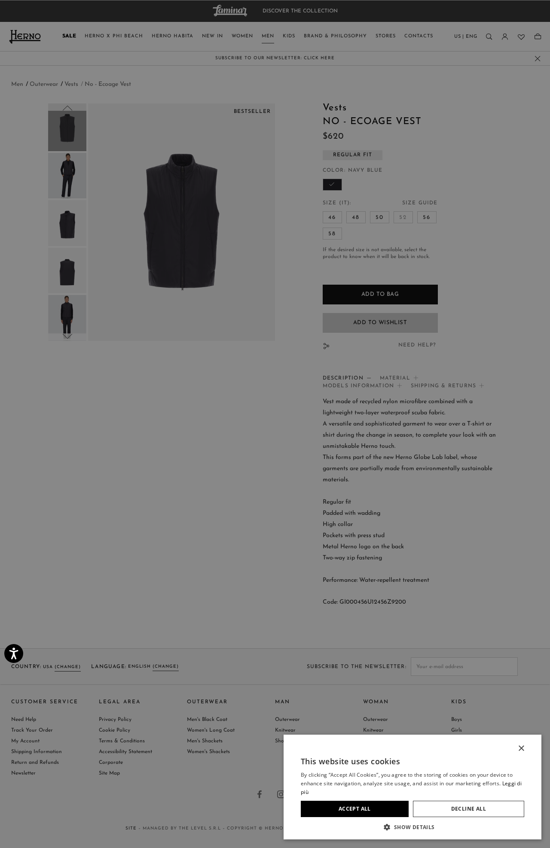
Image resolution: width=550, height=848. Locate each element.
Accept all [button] (355, 808)
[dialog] (275, 424)
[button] (412, 827)
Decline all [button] (468, 808)
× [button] (521, 748)
